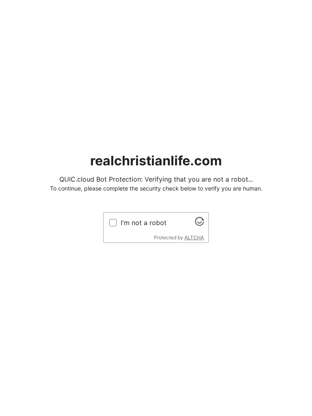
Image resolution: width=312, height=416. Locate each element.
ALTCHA (194, 237)
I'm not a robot (144, 223)
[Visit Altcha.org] (199, 223)
